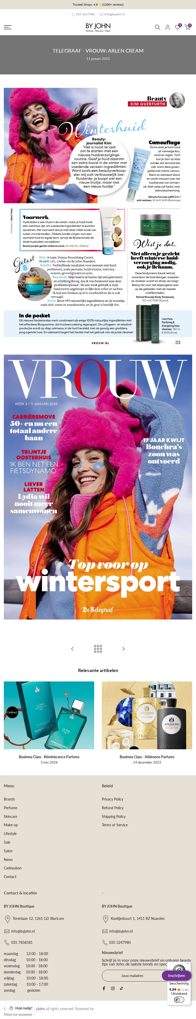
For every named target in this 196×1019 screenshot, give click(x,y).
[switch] (179, 1000)
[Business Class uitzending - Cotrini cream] (123, 649)
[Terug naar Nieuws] (98, 649)
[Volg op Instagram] (113, 988)
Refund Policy (113, 808)
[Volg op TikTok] (121, 988)
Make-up (11, 825)
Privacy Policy (112, 799)
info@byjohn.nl (114, 14)
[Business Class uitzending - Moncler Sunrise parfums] (72, 649)
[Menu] (188, 965)
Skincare (10, 816)
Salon (8, 851)
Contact (10, 876)
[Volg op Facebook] (104, 988)
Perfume (10, 808)
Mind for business (18, 1014)
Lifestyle (10, 833)
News (8, 859)
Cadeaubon (13, 868)
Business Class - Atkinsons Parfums (147, 756)
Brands (9, 799)
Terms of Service (115, 825)
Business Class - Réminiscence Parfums (49, 756)
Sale (7, 842)
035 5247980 (85, 14)
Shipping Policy (114, 816)
